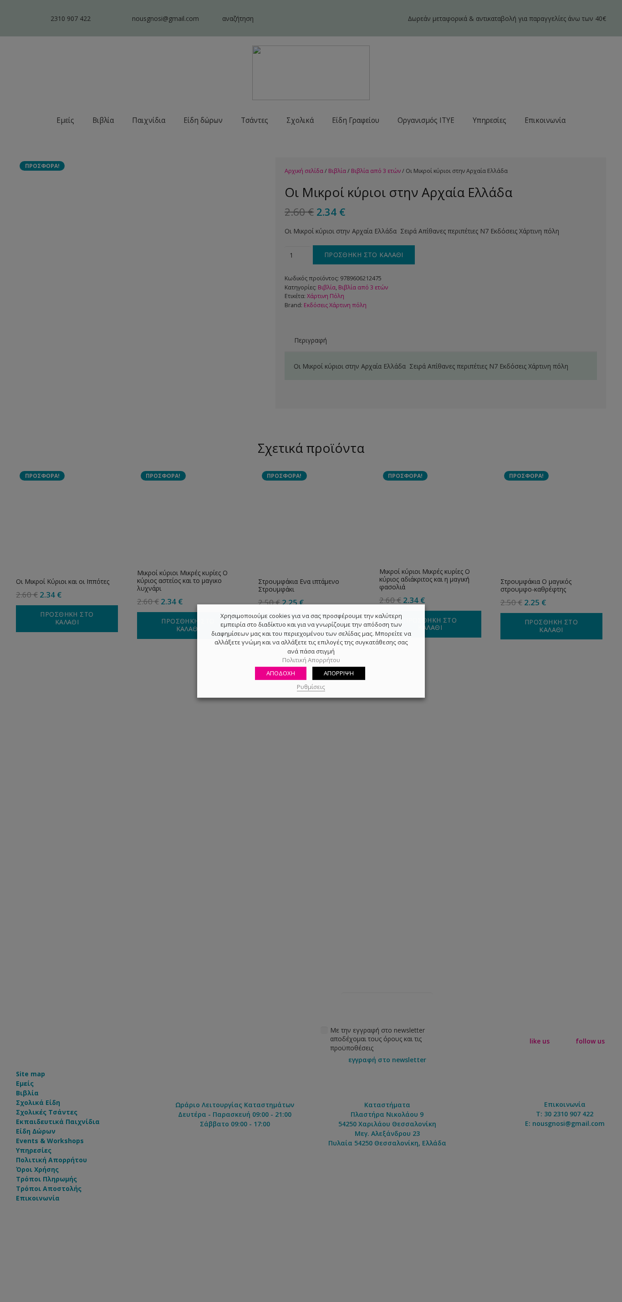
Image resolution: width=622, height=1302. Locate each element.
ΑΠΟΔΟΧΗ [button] (280, 673)
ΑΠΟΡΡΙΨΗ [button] (339, 673)
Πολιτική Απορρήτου (311, 660)
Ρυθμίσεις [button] (311, 687)
